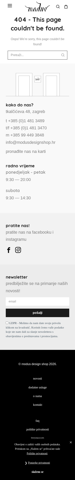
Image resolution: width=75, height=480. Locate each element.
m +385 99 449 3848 (25, 135)
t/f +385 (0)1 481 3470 (26, 127)
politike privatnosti (37, 429)
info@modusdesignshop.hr (30, 142)
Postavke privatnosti (39, 462)
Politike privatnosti (37, 453)
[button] (10, 5)
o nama (37, 396)
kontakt (37, 404)
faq (37, 420)
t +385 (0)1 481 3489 (25, 120)
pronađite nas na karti (26, 151)
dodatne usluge (37, 387)
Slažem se (37, 471)
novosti (37, 378)
